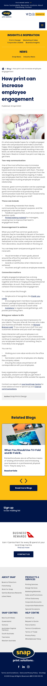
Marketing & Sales (30, 40)
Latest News (6, 596)
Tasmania (6, 637)
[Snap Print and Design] (23, 654)
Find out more (23, 547)
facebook (18, 667)
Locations (33, 5)
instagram (28, 667)
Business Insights (33, 43)
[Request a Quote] (30, 14)
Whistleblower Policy (33, 639)
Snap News (16, 57)
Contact (28, 7)
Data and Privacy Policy (29, 673)
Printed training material (15, 217)
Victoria (5, 625)
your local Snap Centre (31, 384)
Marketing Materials (33, 591)
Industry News (29, 57)
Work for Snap (7, 589)
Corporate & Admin (15, 43)
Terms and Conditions (10, 673)
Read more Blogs (23, 488)
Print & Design (15, 40)
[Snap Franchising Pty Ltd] (8, 14)
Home (6, 5)
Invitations (9, 308)
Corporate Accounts (33, 602)
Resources (25, 5)
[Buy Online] (27, 14)
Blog (9, 69)
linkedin (23, 667)
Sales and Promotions (33, 595)
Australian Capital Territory (9, 629)
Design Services (31, 588)
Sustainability (14, 5)
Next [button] (26, 481)
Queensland (6, 621)
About (40, 5)
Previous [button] (21, 481)
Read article (39, 470)
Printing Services (31, 584)
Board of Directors (9, 582)
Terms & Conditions (32, 628)
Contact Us (40, 14)
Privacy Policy (30, 635)
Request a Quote (31, 621)
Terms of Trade (31, 632)
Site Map (42, 673)
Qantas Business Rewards (12, 593)
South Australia (8, 634)
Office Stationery (32, 598)
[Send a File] (33, 14)
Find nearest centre (22, 3)
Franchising (19, 7)
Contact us (29, 618)
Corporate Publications (34, 606)
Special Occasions (32, 609)
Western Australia (9, 641)
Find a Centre (30, 625)
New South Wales (8, 618)
